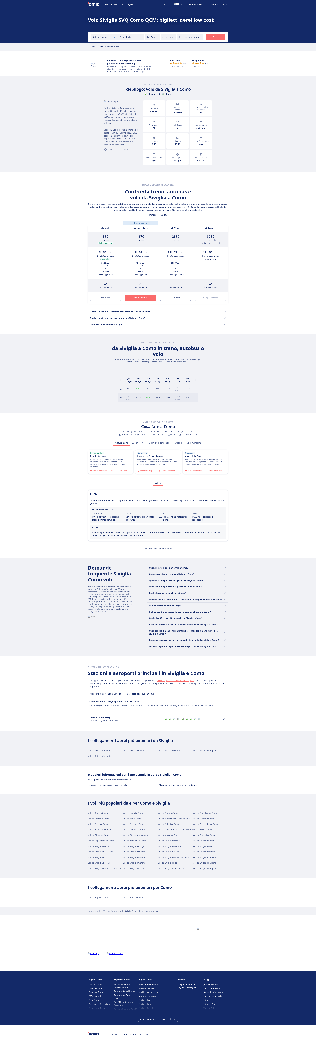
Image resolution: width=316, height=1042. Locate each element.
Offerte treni (95, 996)
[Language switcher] (178, 4)
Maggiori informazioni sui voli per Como (178, 785)
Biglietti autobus (122, 979)
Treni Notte (94, 1000)
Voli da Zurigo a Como (98, 824)
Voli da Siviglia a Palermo (204, 862)
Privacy (149, 1034)
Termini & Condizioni (132, 1034)
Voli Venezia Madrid (148, 984)
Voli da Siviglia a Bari (97, 857)
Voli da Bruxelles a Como (99, 829)
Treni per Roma (96, 992)
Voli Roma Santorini (148, 992)
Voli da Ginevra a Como (99, 835)
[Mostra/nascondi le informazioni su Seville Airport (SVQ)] (223, 719)
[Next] (196, 380)
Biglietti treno (95, 979)
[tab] (121, 443)
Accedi (225, 5)
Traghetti (130, 4)
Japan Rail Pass (210, 984)
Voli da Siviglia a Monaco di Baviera (174, 857)
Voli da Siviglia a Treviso (99, 750)
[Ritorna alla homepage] (96, 4)
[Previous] (120, 380)
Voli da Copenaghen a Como (101, 840)
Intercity (207, 1000)
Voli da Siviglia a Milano (169, 750)
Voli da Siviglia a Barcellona (100, 851)
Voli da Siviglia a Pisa (167, 862)
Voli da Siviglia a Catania (134, 868)
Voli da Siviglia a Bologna (169, 846)
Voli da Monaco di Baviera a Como (174, 818)
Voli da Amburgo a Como (134, 840)
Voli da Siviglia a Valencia (99, 756)
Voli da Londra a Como (98, 818)
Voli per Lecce (146, 1000)
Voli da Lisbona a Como (134, 829)
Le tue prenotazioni (196, 4)
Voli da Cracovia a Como (204, 835)
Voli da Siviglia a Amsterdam (171, 868)
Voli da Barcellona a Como (205, 813)
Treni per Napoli (96, 988)
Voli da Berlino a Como (133, 824)
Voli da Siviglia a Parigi (133, 846)
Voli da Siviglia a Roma (133, 750)
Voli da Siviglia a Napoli (98, 846)
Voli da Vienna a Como (203, 818)
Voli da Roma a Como (98, 813)
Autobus (114, 4)
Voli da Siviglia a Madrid (204, 846)
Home (91, 911)
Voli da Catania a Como (168, 824)
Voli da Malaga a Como (168, 835)
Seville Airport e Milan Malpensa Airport (175, 680)
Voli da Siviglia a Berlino (99, 862)
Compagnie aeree (147, 996)
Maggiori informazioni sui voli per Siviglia (108, 785)
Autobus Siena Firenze (124, 991)
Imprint (115, 1034)
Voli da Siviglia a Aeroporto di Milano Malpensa (110, 868)
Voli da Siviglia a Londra (134, 851)
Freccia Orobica (96, 984)
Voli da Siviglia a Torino (168, 851)
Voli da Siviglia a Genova (134, 862)
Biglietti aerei (146, 979)
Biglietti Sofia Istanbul (214, 992)
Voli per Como (110, 911)
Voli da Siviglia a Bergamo (205, 750)
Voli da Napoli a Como (133, 813)
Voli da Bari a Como (132, 818)
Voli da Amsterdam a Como (205, 824)
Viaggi (206, 979)
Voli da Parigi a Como (168, 813)
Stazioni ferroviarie (212, 996)
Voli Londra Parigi (147, 988)
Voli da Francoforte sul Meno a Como (175, 829)
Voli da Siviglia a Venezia (204, 857)
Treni (106, 4)
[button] (152, 37)
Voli (122, 4)
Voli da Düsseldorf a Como (135, 835)
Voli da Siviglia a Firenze (204, 851)
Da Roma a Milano (212, 988)
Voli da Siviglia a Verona (134, 857)
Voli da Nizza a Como (203, 829)
